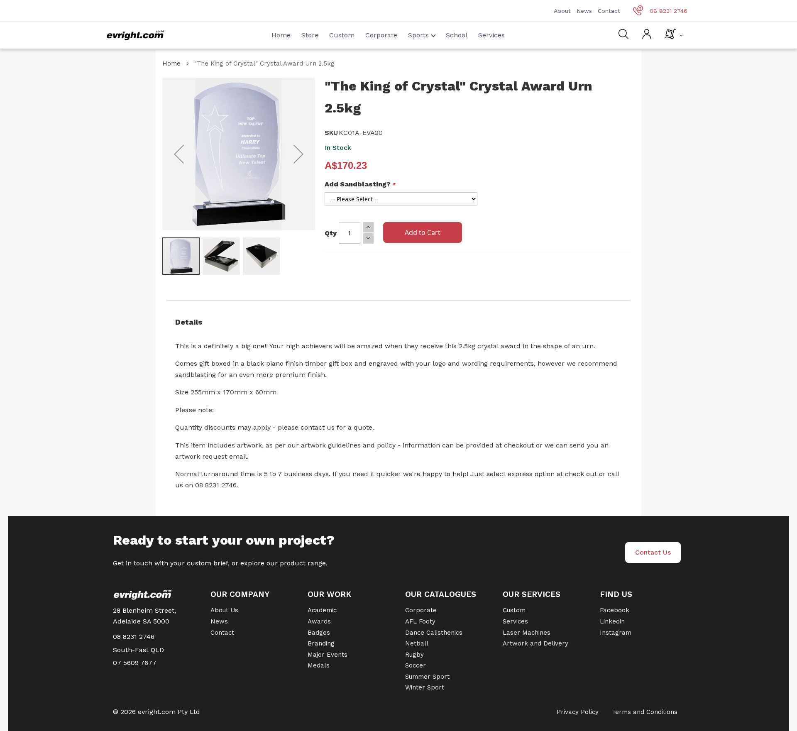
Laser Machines (526, 632)
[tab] (398, 322)
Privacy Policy (578, 712)
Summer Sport (427, 676)
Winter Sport (424, 687)
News (584, 10)
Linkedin (612, 621)
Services (491, 35)
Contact (609, 10)
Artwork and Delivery (535, 643)
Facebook (614, 610)
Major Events (327, 654)
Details (189, 322)
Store (309, 35)
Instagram (615, 632)
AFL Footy (420, 621)
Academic (322, 610)
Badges (319, 632)
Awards (319, 621)
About (562, 10)
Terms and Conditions (644, 712)
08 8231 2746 (668, 10)
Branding (321, 643)
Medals (319, 665)
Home (281, 35)
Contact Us (653, 552)
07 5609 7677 (134, 663)
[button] (179, 154)
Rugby (414, 654)
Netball (416, 643)
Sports (418, 35)
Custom (341, 35)
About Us (224, 610)
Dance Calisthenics (433, 632)
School (456, 35)
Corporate (381, 35)
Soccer (415, 665)
